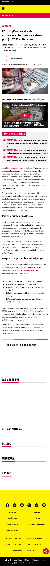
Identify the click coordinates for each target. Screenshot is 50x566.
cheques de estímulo (14, 168)
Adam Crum (38, 231)
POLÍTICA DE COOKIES (15, 544)
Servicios (6, 25)
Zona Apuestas (12, 530)
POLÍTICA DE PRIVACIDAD (37, 539)
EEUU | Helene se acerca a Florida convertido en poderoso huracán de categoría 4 (27, 143)
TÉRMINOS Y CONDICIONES (13, 539)
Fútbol (37, 518)
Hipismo (37, 512)
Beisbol (12, 512)
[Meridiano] (23, 8)
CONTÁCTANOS (18, 550)
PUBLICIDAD (32, 550)
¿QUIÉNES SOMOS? (34, 544)
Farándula (12, 518)
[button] (46, 551)
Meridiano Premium (37, 524)
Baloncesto (12, 524)
